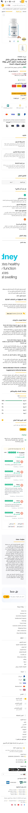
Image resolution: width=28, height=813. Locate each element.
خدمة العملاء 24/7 (17, 748)
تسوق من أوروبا (14, 794)
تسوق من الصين (13, 793)
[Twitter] (15, 805)
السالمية (24, 737)
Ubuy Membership (21, 633)
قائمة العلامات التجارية (21, 645)
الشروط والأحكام (21, 801)
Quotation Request (21, 616)
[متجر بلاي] (13, 770)
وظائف (24, 659)
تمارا (25, 664)
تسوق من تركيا (22, 794)
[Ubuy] (22, 1)
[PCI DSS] (22, 782)
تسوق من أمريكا (22, 790)
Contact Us (23, 613)
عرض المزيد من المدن (21, 739)
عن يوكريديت (23, 655)
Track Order (23, 623)
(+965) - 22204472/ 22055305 (16, 756)
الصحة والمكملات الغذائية (7, 9)
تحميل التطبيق (23, 642)
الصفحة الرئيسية (23, 9)
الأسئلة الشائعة (22, 652)
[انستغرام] (22, 805)
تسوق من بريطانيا (13, 790)
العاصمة (24, 734)
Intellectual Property (20, 618)
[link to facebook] (14, 41)
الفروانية (24, 729)
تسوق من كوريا (22, 793)
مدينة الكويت (23, 720)
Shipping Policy (22, 628)
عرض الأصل (19, 11)
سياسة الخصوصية (12, 801)
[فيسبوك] (25, 805)
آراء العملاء (23, 647)
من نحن (5, 801)
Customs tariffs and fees (19, 626)
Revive (24, 11)
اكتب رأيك (23, 429)
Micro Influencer (22, 631)
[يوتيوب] (19, 805)
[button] (13, 2)
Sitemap (24, 621)
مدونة (25, 662)
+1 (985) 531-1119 (20, 762)
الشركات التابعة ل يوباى (21, 667)
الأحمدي (24, 725)
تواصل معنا (23, 802)
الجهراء (24, 732)
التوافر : (24, 74)
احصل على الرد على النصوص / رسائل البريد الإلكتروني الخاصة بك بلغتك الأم (13, 751)
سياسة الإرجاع (23, 650)
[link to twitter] (10, 41)
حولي (25, 722)
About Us (23, 611)
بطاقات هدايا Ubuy (21, 657)
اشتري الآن (8, 122)
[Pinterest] (12, 805)
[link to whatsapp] (18, 41)
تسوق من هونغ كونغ (12, 791)
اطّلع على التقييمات (20, 457)
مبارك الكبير (23, 727)
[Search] (3, 5)
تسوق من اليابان (22, 791)
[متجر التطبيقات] (22, 770)
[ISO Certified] (12, 782)
